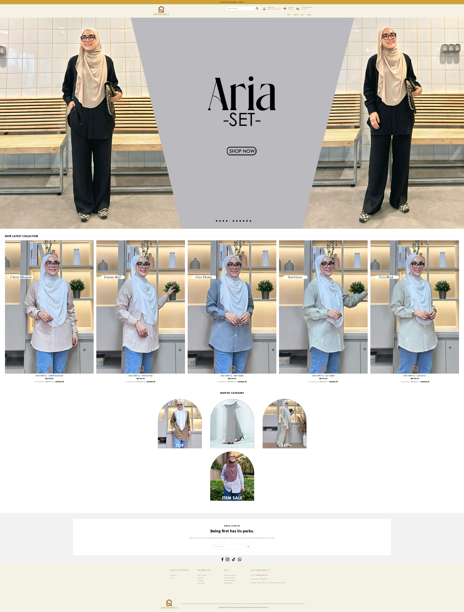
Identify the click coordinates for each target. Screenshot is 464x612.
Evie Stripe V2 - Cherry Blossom (49, 376)
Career (172, 578)
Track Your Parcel (229, 578)
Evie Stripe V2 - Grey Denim (232, 376)
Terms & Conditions (230, 580)
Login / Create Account (274, 8)
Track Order (201, 583)
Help (226, 570)
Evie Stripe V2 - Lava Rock (415, 376)
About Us (173, 575)
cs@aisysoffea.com (261, 575)
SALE (309, 15)
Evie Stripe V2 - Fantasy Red (141, 376)
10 (247, 221)
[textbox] (242, 8)
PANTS (296, 15)
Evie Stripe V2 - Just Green (323, 376)
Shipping (200, 580)
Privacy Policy (228, 583)
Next (456, 129)
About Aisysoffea (179, 570)
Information (204, 570)
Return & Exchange (230, 575)
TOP (288, 15)
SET (302, 15)
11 (250, 221)
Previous (7, 129)
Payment (200, 578)
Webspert (264, 607)
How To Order (202, 575)
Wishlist (291, 8)
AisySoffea (234, 607)
